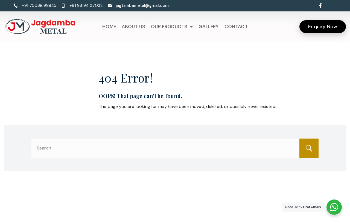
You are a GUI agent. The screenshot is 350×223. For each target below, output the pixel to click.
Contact (236, 27)
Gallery (208, 27)
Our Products (169, 27)
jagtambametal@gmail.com (142, 5)
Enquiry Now (322, 26)
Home (109, 27)
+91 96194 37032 (86, 5)
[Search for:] (175, 148)
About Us (133, 27)
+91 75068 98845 (39, 5)
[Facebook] (320, 5)
